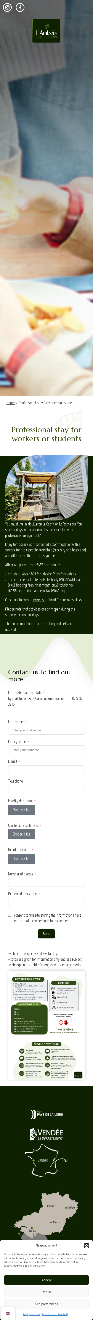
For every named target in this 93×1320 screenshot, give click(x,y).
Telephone (15, 781)
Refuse (47, 1292)
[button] (86, 1245)
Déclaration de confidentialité (55, 1314)
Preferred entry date (22, 893)
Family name (17, 741)
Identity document (20, 800)
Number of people (20, 874)
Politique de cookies (31, 1314)
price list (39, 599)
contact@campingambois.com (43, 698)
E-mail (12, 761)
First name (15, 721)
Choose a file (21, 809)
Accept (46, 1280)
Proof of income (19, 849)
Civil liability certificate (23, 825)
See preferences (46, 1304)
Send (46, 934)
